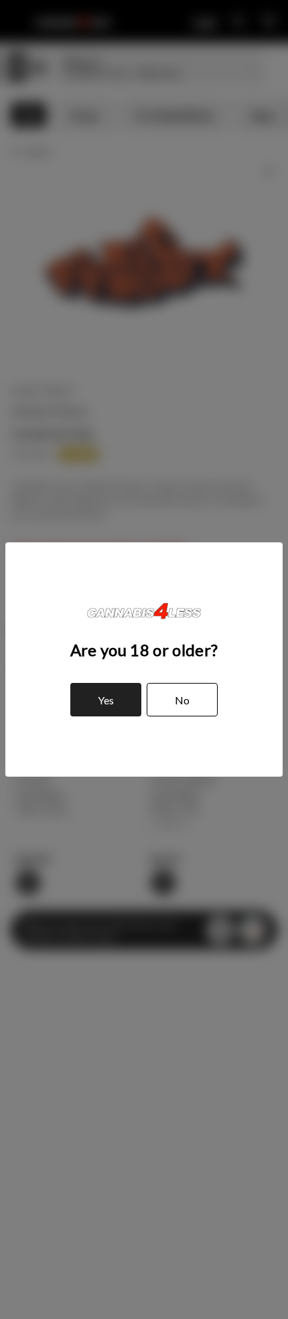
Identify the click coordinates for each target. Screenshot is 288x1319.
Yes (106, 700)
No (182, 700)
